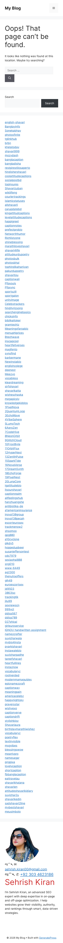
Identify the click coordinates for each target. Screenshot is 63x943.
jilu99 (8, 601)
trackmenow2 (13, 526)
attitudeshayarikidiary (19, 790)
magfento (11, 349)
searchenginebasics (18, 312)
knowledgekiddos (16, 403)
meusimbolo (13, 811)
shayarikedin (13, 799)
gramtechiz (12, 324)
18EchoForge (13, 473)
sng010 (9, 564)
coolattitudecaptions (18, 176)
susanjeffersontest (17, 551)
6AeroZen (11, 427)
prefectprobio (13, 229)
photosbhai (12, 262)
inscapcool (12, 341)
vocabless (11, 378)
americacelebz (14, 696)
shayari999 (12, 151)
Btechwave (12, 337)
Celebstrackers (14, 304)
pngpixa (10, 762)
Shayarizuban (14, 188)
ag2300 (10, 572)
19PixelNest (12, 477)
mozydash (11, 155)
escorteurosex (14, 522)
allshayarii (11, 204)
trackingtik (11, 597)
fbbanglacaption (15, 774)
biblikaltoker (13, 320)
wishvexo (11, 708)
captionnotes (13, 225)
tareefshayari (13, 658)
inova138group (14, 514)
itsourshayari (13, 489)
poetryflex (11, 737)
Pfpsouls (10, 283)
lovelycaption (13, 766)
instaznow (11, 667)
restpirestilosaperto (17, 167)
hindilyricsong (14, 308)
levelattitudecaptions (18, 217)
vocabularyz (13, 671)
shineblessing (14, 242)
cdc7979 (10, 555)
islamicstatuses (15, 200)
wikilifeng (11, 192)
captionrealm (13, 493)
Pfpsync (10, 287)
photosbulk (12, 258)
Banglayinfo (12, 126)
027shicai (11, 621)
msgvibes (11, 745)
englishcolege (14, 366)
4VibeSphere (13, 419)
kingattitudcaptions (17, 213)
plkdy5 (9, 543)
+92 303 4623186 (36, 874)
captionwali (12, 279)
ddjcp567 (11, 613)
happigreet (12, 221)
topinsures (11, 184)
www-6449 (12, 568)
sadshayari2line (15, 803)
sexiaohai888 (13, 559)
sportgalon (12, 295)
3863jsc (10, 592)
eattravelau (12, 778)
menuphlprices (14, 333)
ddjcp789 (11, 617)
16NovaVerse (13, 465)
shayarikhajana (14, 782)
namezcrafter (13, 634)
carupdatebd (13, 209)
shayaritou (11, 275)
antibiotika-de (14, 506)
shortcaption (13, 770)
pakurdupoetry (14, 271)
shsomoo (11, 531)
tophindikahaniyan (17, 266)
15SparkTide (13, 460)
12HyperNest (13, 452)
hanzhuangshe (14, 502)
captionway (12, 687)
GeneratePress (47, 937)
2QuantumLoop (15, 411)
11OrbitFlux (12, 448)
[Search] (9, 78)
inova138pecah (14, 518)
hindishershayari (15, 171)
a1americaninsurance (18, 510)
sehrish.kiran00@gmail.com (26, 869)
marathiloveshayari (17, 246)
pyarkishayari (13, 646)
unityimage (12, 299)
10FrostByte (12, 444)
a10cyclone (12, 539)
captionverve (13, 712)
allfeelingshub (14, 498)
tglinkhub (11, 138)
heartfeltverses (15, 345)
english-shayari (15, 122)
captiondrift (12, 716)
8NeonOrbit (12, 436)
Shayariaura (12, 724)
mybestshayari (14, 807)
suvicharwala (13, 638)
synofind (10, 353)
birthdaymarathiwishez (20, 729)
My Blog (13, 8)
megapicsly (12, 399)
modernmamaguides (18, 679)
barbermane (13, 357)
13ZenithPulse (14, 456)
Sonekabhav (13, 130)
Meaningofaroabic (16, 328)
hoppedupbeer (14, 547)
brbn (8, 143)
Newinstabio (13, 361)
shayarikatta (13, 390)
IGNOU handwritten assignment (25, 630)
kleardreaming (14, 382)
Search (9, 97)
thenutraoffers (14, 576)
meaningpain (13, 691)
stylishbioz (12, 720)
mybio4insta (13, 642)
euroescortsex (14, 584)
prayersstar (12, 704)
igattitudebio (13, 485)
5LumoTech (12, 423)
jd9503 (9, 588)
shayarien (11, 786)
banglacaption (14, 159)
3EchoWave (12, 415)
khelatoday (12, 147)
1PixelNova (12, 407)
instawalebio (13, 650)
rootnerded (12, 675)
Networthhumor (15, 233)
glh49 (8, 580)
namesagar (12, 757)
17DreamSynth (14, 469)
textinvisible (12, 741)
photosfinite (12, 134)
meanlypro (11, 753)
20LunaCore (13, 481)
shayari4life (12, 250)
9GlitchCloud (13, 440)
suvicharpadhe (14, 654)
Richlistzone (12, 238)
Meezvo (10, 374)
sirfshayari (11, 386)
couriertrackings (15, 196)
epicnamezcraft (15, 683)
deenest (10, 370)
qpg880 (10, 535)
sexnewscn (12, 605)
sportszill (10, 291)
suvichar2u (12, 795)
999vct (9, 609)
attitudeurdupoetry (17, 254)
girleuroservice (14, 625)
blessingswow (14, 749)
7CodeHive (12, 432)
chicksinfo (11, 316)
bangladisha (13, 163)
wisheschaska (14, 394)
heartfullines (13, 663)
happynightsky (14, 700)
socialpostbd (13, 180)
